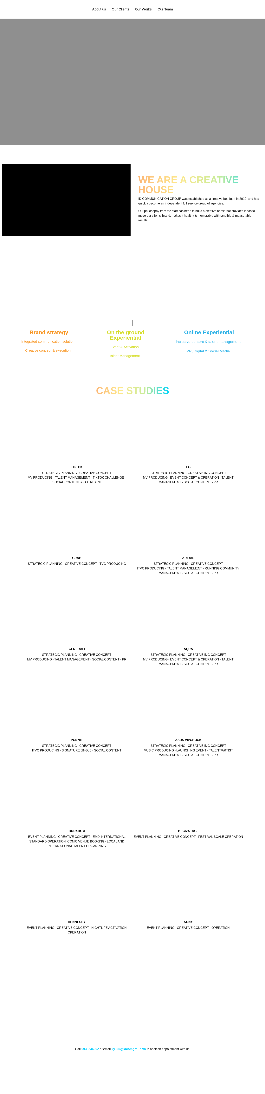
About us (99, 9)
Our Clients (120, 9)
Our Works (143, 9)
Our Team (165, 9)
